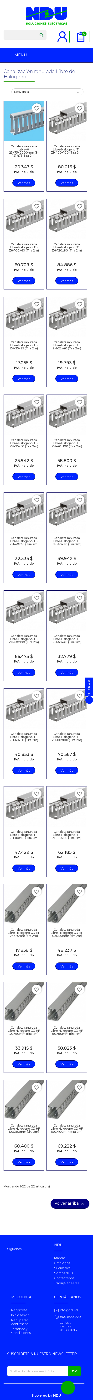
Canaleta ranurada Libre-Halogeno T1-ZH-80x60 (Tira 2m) (24, 835)
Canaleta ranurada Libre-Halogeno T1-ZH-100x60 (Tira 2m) (24, 247)
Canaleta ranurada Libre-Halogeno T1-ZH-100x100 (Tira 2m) (67, 149)
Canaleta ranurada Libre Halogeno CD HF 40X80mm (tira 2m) (24, 1031)
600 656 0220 (70, 1317)
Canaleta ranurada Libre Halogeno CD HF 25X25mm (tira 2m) (24, 933)
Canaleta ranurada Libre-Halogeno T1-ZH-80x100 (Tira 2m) (67, 737)
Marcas (59, 1258)
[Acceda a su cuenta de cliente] (62, 34)
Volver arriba (70, 1204)
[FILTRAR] (89, 700)
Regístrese (19, 1310)
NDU (57, 1395)
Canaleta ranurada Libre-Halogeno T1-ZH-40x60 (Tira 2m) (24, 541)
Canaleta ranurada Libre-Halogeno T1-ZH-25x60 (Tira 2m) (24, 443)
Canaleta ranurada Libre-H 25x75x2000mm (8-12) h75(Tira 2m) (24, 151)
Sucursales (62, 1268)
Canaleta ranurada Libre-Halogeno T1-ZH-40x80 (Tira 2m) (66, 541)
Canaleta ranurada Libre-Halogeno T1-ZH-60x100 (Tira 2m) (24, 639)
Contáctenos (64, 1278)
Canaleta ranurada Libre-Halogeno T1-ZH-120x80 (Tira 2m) (67, 247)
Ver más (24, 183)
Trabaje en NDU (66, 1283)
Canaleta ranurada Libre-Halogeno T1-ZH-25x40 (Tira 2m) (66, 345)
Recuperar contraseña (20, 1322)
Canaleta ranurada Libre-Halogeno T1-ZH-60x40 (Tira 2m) (66, 639)
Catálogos (62, 1263)
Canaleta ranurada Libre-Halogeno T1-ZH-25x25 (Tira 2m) (24, 345)
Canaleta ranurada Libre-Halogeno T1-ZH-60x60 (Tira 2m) (24, 737)
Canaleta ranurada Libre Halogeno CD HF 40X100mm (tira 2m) (67, 933)
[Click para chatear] (68, 1388)
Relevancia (47, 92)
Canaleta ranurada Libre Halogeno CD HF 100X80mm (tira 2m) (24, 1128)
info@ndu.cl (68, 1310)
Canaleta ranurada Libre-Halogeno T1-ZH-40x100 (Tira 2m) (67, 443)
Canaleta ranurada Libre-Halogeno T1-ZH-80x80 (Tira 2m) (66, 835)
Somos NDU (63, 1273)
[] (37, 30)
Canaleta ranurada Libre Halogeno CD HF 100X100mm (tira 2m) (67, 1128)
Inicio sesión (20, 1315)
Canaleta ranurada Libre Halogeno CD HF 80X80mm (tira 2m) (67, 1031)
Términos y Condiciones (21, 1331)
